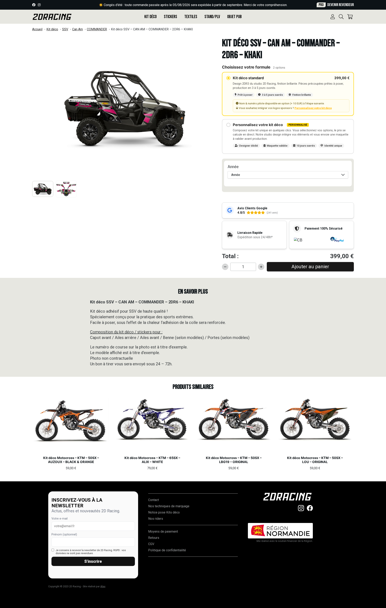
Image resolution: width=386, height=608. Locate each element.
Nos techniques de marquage (168, 506)
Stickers (170, 17)
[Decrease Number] (225, 267)
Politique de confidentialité (167, 550)
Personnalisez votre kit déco (313, 108)
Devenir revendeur (336, 4)
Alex (102, 586)
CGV (151, 544)
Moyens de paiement (163, 531)
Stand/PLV (212, 17)
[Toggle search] (341, 17)
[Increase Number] (261, 267)
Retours (153, 538)
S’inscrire (93, 561)
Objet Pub (234, 17)
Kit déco (150, 17)
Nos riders (155, 519)
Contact (153, 500)
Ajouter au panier (310, 266)
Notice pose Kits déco (164, 512)
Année (233, 166)
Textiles (190, 17)
